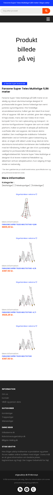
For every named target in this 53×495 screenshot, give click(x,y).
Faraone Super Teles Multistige (17, 356)
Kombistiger (7, 413)
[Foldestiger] (37, 185)
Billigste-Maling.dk (10, 440)
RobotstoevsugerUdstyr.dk (13, 436)
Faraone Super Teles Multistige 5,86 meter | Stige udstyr (27, 3)
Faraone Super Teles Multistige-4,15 (19, 268)
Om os (5, 394)
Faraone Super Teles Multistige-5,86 (19, 224)
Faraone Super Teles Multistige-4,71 (19, 312)
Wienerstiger (7, 421)
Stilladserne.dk (8, 432)
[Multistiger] (8, 185)
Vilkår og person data (11, 402)
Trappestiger (7, 417)
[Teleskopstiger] (22, 185)
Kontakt (5, 398)
